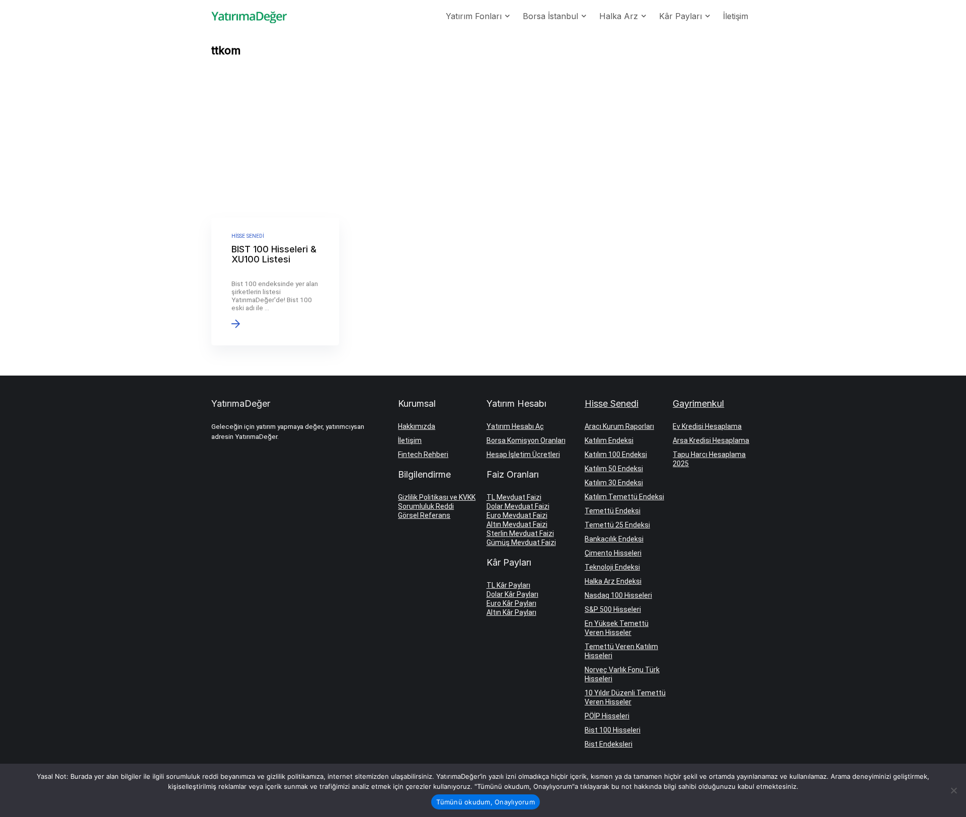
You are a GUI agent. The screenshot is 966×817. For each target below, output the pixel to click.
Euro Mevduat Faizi (517, 515)
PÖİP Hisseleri (607, 716)
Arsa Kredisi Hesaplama (711, 440)
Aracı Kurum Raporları (619, 426)
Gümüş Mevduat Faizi (521, 542)
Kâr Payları (680, 16)
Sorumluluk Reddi (426, 506)
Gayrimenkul (698, 403)
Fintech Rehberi (423, 454)
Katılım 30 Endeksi (614, 483)
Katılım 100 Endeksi (616, 454)
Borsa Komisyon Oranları (526, 440)
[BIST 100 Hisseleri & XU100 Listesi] (275, 281)
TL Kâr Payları (508, 585)
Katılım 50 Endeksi (614, 469)
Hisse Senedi (611, 403)
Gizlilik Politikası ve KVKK (436, 497)
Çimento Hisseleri (613, 553)
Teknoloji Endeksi (612, 567)
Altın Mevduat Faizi (517, 524)
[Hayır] (953, 790)
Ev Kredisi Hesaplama (707, 426)
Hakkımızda (416, 426)
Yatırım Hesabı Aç (515, 426)
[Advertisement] (483, 139)
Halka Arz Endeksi (613, 581)
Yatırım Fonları (474, 16)
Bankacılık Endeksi (614, 539)
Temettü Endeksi (612, 511)
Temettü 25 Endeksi (617, 525)
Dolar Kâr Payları (512, 594)
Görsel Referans (424, 515)
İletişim (735, 16)
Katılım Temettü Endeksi (624, 497)
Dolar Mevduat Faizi (518, 506)
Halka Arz (618, 16)
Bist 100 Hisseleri (612, 730)
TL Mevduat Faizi (514, 497)
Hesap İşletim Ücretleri (523, 454)
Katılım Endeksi (609, 440)
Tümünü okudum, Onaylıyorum (485, 802)
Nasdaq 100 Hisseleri (618, 595)
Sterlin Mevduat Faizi (520, 533)
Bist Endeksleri (608, 744)
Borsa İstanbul (550, 16)
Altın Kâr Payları (511, 612)
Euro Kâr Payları (511, 603)
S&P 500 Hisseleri (613, 609)
